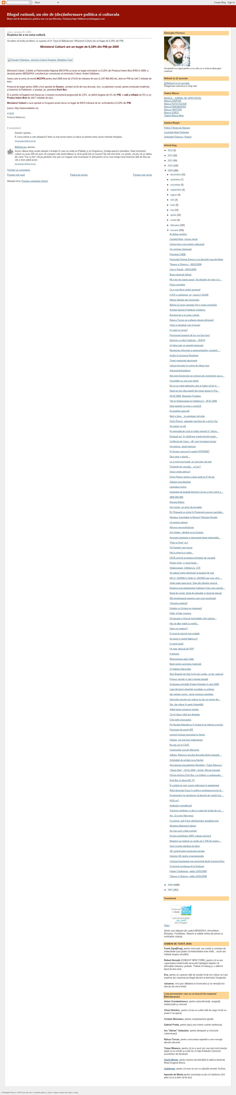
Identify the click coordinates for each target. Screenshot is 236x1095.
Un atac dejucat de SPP (182, 649)
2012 (170, 155)
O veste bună (176, 644)
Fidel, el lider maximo (180, 613)
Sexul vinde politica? (180, 471)
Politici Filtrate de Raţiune (177, 128)
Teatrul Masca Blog (173, 115)
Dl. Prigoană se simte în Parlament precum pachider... (197, 512)
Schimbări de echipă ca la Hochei (186, 760)
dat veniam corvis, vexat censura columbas (191, 694)
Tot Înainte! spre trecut (181, 547)
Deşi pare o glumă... (180, 456)
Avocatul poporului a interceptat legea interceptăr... (195, 537)
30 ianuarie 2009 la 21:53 (25, 164)
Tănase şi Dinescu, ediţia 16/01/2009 (188, 876)
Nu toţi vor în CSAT (179, 745)
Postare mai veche (142, 175)
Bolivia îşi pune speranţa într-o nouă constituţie (193, 305)
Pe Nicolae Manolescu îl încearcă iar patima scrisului (196, 724)
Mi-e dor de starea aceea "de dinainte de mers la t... (196, 279)
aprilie (173, 215)
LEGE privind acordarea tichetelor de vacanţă (192, 558)
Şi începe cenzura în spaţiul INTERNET (190, 451)
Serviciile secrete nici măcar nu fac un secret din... (195, 699)
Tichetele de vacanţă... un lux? (185, 466)
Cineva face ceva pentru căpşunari (187, 244)
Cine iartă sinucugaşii (180, 719)
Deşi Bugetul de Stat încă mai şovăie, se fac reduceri (196, 674)
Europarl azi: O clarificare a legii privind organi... (194, 436)
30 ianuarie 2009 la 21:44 (25, 141)
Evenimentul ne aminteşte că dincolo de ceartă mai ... (197, 795)
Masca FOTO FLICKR (175, 104)
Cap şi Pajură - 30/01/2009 (183, 269)
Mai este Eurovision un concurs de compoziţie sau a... (197, 376)
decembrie (175, 174)
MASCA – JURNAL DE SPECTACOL (182, 98)
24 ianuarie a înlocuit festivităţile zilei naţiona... (193, 618)
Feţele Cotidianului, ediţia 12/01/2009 (188, 871)
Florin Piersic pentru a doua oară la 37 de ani (192, 477)
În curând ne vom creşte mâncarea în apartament (194, 785)
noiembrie (175, 179)
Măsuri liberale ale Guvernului (184, 300)
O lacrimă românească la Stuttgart (187, 866)
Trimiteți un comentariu (18, 170)
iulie (172, 199)
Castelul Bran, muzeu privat (183, 239)
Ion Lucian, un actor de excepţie (186, 507)
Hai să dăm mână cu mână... (184, 623)
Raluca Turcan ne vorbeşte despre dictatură (191, 320)
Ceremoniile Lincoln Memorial (184, 750)
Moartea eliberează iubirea (183, 826)
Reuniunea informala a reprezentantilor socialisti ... (195, 350)
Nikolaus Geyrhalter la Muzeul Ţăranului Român (193, 517)
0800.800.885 (176, 497)
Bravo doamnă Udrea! (180, 274)
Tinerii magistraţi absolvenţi (183, 360)
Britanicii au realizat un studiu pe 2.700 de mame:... (195, 841)
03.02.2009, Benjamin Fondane (185, 396)
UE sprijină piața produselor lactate (187, 851)
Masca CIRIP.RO (172, 101)
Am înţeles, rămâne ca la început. (187, 532)
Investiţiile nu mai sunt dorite (184, 381)
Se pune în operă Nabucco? (183, 638)
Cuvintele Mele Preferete (176, 132)
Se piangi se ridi (178, 426)
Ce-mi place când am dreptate (185, 714)
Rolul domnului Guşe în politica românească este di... (196, 790)
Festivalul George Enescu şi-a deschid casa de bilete (196, 259)
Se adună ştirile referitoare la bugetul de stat (192, 573)
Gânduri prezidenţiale (180, 482)
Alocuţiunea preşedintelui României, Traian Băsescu (196, 765)
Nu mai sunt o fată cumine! (183, 831)
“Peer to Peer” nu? (179, 542)
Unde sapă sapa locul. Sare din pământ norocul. (194, 583)
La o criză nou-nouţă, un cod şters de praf (190, 461)
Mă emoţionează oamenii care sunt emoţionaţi (193, 598)
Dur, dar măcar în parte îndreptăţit (186, 704)
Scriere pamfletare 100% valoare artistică (190, 836)
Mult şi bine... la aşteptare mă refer (187, 416)
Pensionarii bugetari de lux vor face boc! (190, 335)
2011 (170, 160)
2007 (170, 890)
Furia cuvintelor (177, 284)
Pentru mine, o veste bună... (184, 563)
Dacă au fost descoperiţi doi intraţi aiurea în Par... (194, 391)
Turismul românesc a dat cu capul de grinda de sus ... (197, 810)
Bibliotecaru (21, 147)
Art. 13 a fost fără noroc (181, 815)
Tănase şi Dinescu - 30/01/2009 (185, 264)
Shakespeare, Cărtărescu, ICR (185, 568)
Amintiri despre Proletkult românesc (187, 310)
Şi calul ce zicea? (178, 330)
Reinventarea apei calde (182, 659)
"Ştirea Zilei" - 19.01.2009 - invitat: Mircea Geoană (195, 770)
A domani (174, 654)
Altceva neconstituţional (182, 527)
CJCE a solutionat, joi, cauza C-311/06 (189, 295)
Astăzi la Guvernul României (184, 355)
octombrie (175, 184)
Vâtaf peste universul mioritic (184, 709)
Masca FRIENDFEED (175, 106)
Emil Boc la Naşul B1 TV (182, 780)
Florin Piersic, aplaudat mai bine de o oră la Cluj (194, 421)
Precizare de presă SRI (181, 729)
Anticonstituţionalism (180, 370)
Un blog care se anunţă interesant (186, 345)
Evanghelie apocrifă (179, 411)
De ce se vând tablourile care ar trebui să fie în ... (194, 386)
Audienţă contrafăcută (181, 805)
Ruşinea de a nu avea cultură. (26, 34)
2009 (170, 170)
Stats (166, 925)
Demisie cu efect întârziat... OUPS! (187, 340)
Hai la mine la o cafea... (181, 552)
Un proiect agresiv (179, 522)
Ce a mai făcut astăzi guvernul (185, 289)
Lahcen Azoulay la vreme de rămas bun (189, 365)
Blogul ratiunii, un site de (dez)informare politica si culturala (63, 14)
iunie (173, 205)
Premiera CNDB (178, 254)
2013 (170, 150)
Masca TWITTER (173, 109)
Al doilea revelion (178, 234)
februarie (175, 225)
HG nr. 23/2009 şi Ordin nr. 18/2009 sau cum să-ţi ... (196, 578)
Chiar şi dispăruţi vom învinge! (185, 325)
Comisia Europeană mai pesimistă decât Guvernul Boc (197, 861)
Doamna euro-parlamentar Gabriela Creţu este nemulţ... (197, 588)
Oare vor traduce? (179, 628)
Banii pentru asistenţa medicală (185, 664)
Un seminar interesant (181, 249)
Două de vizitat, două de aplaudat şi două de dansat (196, 593)
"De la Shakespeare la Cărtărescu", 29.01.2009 (193, 401)
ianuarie (174, 230)
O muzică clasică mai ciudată (184, 633)
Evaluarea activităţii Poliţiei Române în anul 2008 (194, 684)
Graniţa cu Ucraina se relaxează (186, 608)
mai (172, 210)
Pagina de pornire (79, 175)
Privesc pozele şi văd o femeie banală (189, 679)
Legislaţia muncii (178, 487)
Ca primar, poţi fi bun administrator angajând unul (194, 821)
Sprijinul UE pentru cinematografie (187, 856)
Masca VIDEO (171, 112)
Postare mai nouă (16, 175)
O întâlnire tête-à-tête (180, 669)
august (174, 194)
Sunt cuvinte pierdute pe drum (185, 846)
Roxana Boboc (177, 502)
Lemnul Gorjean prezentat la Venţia (187, 734)
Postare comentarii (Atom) (35, 181)
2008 (170, 885)
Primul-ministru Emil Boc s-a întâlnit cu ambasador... (196, 775)
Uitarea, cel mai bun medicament (186, 740)
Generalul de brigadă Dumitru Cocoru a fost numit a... (196, 492)
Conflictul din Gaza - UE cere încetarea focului (193, 441)
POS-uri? (174, 800)
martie (173, 220)
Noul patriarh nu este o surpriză (185, 406)
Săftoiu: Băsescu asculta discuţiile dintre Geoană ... (196, 755)
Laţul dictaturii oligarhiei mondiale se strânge (192, 689)
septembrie (176, 189)
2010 (170, 165)
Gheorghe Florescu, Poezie (177, 137)
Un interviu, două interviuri (183, 446)
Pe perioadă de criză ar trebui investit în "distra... (194, 431)
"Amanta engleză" (179, 603)
